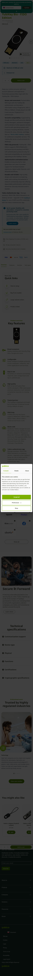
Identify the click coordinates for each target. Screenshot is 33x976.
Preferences (15, 502)
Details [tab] (16, 470)
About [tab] (27, 470)
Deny (16, 508)
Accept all (16, 497)
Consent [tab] (5, 470)
